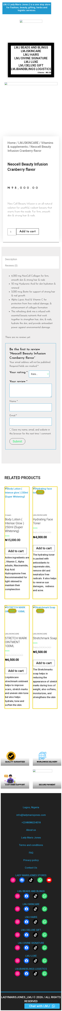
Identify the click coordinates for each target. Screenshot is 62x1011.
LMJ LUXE (31, 62)
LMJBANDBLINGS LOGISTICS (31, 69)
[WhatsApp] (40, 880)
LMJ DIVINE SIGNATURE (31, 58)
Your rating (18, 372)
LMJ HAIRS (31, 54)
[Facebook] (22, 880)
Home (12, 143)
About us (31, 830)
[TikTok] (31, 880)
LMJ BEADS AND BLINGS (31, 47)
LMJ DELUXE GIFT (31, 65)
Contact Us (31, 867)
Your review (18, 381)
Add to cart (27, 231)
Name (13, 401)
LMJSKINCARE (31, 51)
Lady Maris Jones (31, 837)
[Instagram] (13, 880)
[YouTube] (49, 880)
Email (13, 415)
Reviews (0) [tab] (11, 265)
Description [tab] (11, 259)
